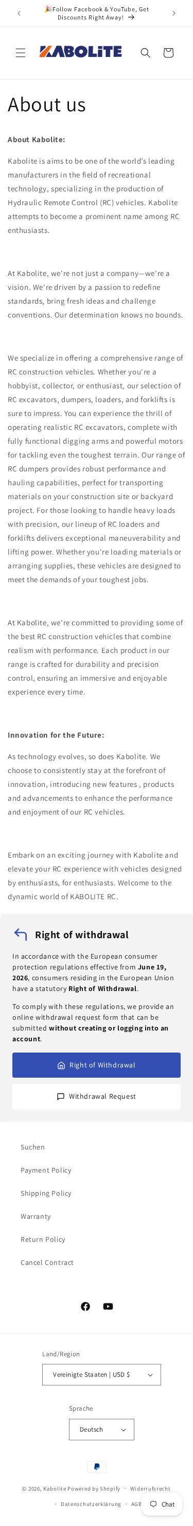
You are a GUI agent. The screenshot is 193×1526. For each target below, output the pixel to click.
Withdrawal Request (102, 1096)
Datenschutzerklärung (91, 1504)
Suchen (33, 1147)
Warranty (36, 1216)
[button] (20, 53)
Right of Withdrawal (102, 1064)
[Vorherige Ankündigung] (19, 13)
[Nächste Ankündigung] (174, 13)
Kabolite (54, 1488)
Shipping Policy (46, 1193)
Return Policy (43, 1239)
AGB (136, 1504)
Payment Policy (46, 1170)
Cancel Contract (47, 1262)
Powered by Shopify (93, 1488)
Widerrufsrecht (150, 1488)
